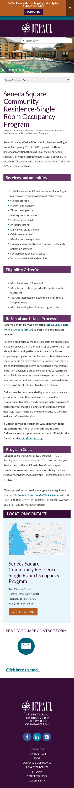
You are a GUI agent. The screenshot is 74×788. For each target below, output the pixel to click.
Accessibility (37, 780)
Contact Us (37, 749)
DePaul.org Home (37, 706)
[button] (3, 70)
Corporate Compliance (37, 762)
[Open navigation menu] (69, 28)
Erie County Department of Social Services (37, 495)
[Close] (70, 8)
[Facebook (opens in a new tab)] (27, 737)
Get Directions (23, 611)
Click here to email (23, 669)
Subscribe (33, 11)
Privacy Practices (37, 767)
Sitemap (37, 771)
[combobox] (46, 40)
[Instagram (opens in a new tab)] (46, 737)
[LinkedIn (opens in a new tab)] (37, 737)
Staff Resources (37, 776)
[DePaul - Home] (37, 28)
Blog (37, 758)
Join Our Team (37, 753)
